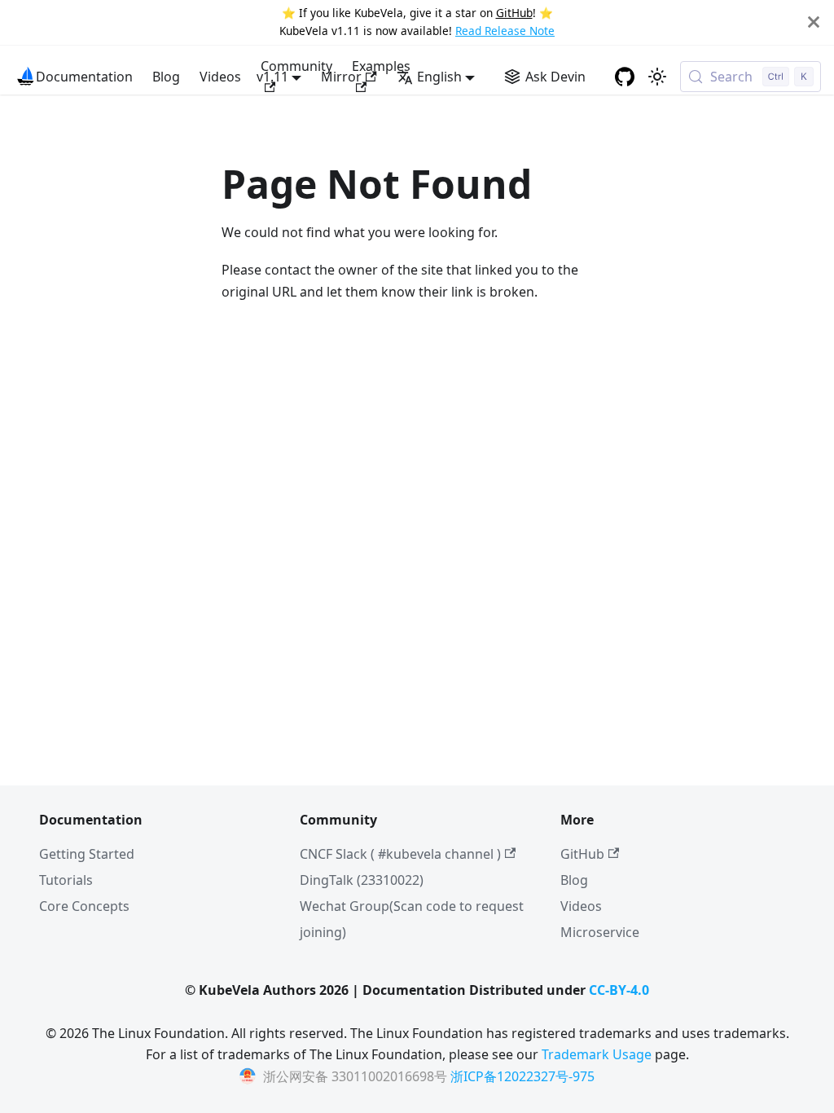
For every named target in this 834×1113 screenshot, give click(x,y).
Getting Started (86, 854)
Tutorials (66, 880)
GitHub (514, 12)
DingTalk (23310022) (362, 880)
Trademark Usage (597, 1054)
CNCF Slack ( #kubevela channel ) (400, 854)
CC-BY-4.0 (619, 990)
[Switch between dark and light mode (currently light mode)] (657, 77)
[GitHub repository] (624, 77)
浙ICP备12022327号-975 (522, 1076)
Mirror (341, 77)
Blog (166, 77)
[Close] (813, 22)
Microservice (599, 932)
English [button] (439, 77)
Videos (220, 77)
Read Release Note (505, 30)
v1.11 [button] (272, 77)
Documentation (84, 77)
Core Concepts (84, 906)
